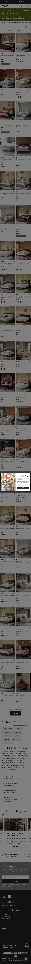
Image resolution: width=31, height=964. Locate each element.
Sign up (23, 487)
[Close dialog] (29, 473)
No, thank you (22, 489)
